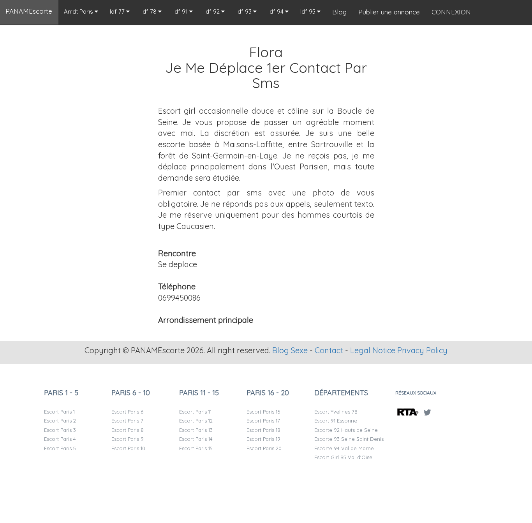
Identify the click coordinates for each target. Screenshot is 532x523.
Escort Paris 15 (196, 448)
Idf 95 (308, 11)
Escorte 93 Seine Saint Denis (349, 439)
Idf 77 (118, 11)
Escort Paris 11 (195, 412)
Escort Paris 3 (60, 430)
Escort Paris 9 (127, 439)
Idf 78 (149, 11)
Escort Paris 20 (264, 448)
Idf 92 (212, 11)
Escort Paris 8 (127, 430)
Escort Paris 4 (60, 439)
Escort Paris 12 (196, 420)
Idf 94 (276, 11)
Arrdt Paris (79, 11)
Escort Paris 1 (59, 412)
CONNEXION (451, 12)
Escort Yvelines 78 (336, 412)
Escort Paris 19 (263, 439)
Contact (329, 350)
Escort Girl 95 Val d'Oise (343, 457)
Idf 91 (181, 11)
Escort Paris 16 (263, 412)
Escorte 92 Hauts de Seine (346, 430)
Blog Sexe (290, 350)
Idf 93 (244, 11)
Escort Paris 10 (128, 448)
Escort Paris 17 (263, 420)
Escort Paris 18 (263, 430)
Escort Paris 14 (196, 439)
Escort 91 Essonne (335, 420)
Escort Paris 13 (196, 430)
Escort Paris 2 (60, 420)
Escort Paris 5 (60, 448)
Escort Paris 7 (127, 420)
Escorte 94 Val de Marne (344, 448)
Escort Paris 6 (127, 412)
